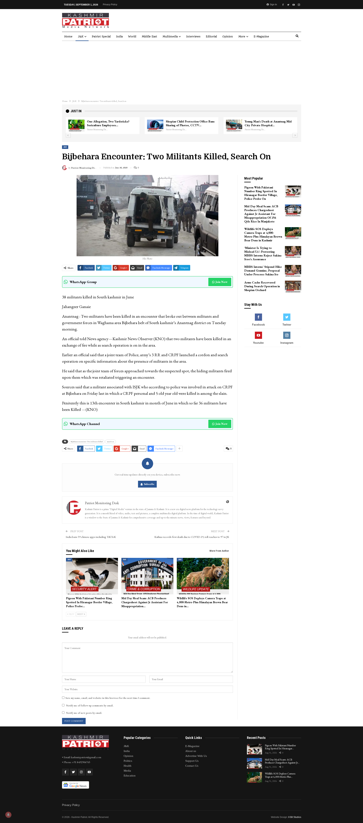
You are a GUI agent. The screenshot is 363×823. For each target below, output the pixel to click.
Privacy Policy (110, 4)
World (132, 36)
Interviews (193, 36)
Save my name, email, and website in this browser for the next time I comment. (107, 698)
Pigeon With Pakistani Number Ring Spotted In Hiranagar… (280, 747)
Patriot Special (101, 36)
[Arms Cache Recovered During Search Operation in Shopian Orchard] (293, 287)
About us (190, 751)
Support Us (192, 760)
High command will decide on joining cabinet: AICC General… (111, 123)
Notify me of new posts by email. (84, 713)
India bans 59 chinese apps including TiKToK (91, 537)
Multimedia (170, 36)
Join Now (221, 282)
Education (130, 775)
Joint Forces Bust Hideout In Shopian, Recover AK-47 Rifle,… (190, 123)
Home (68, 36)
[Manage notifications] (8, 815)
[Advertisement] (181, 69)
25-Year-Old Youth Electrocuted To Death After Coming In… (267, 123)
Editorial (211, 36)
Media (127, 770)
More (241, 36)
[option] (181, 125)
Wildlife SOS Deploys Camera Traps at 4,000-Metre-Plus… (280, 775)
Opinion (227, 36)
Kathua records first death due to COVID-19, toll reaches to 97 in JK (191, 537)
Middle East (149, 36)
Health (127, 765)
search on (110, 441)
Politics (128, 760)
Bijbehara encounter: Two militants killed (87, 441)
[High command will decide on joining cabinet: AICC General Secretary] (76, 126)
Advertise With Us (196, 755)
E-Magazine (261, 36)
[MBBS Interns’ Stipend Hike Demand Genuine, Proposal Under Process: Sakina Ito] (293, 271)
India (119, 36)
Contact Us (191, 765)
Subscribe (149, 484)
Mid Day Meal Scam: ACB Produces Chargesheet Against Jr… (282, 761)
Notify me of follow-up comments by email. (89, 705)
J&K (80, 36)
